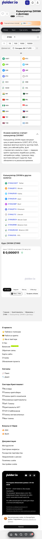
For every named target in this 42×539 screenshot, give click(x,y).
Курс (14, 30)
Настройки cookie (9, 464)
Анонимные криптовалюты (15, 400)
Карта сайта (7, 354)
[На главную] (11, 534)
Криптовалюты (17, 312)
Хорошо (21, 527)
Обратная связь (9, 350)
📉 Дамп (5, 377)
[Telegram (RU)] (34, 475)
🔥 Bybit (5, 434)
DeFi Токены (9, 404)
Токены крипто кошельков (15, 396)
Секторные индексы (10, 449)
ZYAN (5, 314)
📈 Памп (5, 373)
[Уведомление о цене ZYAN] (7, 14)
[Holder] (12, 475)
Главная (6, 312)
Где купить (23, 30)
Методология (8, 446)
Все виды (8, 389)
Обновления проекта (11, 361)
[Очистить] (38, 37)
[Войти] (37, 2)
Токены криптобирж (12, 392)
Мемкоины (29, 312)
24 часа (7, 289)
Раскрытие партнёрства (12, 453)
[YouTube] (26, 475)
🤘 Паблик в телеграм (11, 332)
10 (10, 43)
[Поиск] (27, 2)
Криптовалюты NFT (12, 407)
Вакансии (6, 347)
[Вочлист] (26, 534)
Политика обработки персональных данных (21, 511)
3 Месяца (33, 289)
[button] (21, 534)
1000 (22, 43)
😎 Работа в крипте (10, 336)
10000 (29, 43)
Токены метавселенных (14, 415)
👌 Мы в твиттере (9, 339)
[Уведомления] (32, 2)
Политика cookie (9, 460)
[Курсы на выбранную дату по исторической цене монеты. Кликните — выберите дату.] (37, 48)
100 (15, 43)
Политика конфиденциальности (16, 507)
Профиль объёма (32, 293)
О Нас (4, 343)
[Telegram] (30, 475)
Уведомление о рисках (11, 457)
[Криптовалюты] (16, 534)
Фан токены (9, 418)
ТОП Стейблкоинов (12, 411)
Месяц (24, 289)
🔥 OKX (5, 430)
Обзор (5, 30)
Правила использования (14, 509)
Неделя (15, 289)
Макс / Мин (17, 293)
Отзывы (5, 358)
